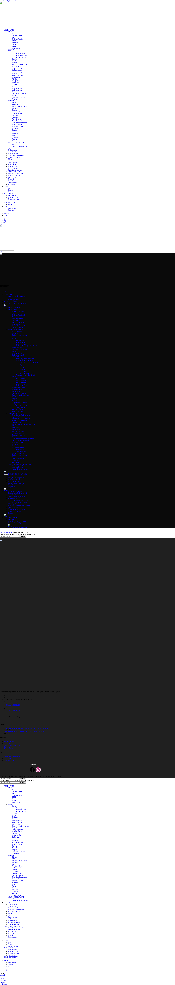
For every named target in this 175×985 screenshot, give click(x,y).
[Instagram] (38, 769)
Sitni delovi (15, 99)
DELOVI (11, 50)
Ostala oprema (16, 141)
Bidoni (14, 103)
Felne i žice (15, 86)
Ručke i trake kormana (19, 64)
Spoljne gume (20, 53)
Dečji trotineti (12, 195)
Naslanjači (15, 117)
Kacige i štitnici (13, 177)
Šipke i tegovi (12, 164)
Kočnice (15, 63)
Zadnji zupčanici (17, 75)
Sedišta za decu (17, 112)
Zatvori (2, 531)
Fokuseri (11, 179)
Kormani (15, 92)
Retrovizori (15, 133)
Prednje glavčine (17, 88)
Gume (14, 52)
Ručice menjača (17, 70)
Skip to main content (18, 1)
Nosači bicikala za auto (19, 123)
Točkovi (14, 84)
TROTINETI (8, 749)
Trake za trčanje (13, 150)
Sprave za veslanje (14, 157)
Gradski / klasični (17, 35)
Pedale (14, 61)
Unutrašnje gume (21, 55)
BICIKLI (11, 32)
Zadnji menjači (17, 68)
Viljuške (14, 79)
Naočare (15, 115)
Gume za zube (12, 183)
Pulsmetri (15, 128)
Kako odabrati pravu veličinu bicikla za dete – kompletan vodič (24, 732)
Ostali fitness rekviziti (15, 170)
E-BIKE (15, 46)
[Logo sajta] (10, 26)
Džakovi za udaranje (14, 175)
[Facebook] (32, 769)
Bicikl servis (12, 208)
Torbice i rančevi (17, 113)
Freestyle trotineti (13, 199)
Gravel (14, 44)
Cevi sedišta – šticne (18, 97)
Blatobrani (15, 104)
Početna (2, 532)
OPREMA (11, 101)
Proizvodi (8, 532)
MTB (14, 33)
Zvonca (14, 139)
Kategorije (3, 291)
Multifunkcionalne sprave (16, 155)
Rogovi (14, 95)
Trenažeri (15, 137)
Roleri (10, 188)
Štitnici (10, 190)
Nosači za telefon (17, 121)
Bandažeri (11, 181)
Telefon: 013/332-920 (13, 705)
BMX (14, 41)
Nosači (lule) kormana (19, 93)
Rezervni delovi (13, 192)
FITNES (7, 743)
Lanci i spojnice (17, 77)
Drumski (15, 43)
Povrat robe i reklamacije (12, 757)
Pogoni (14, 73)
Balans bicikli (16, 48)
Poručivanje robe (9, 760)
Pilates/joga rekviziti (14, 168)
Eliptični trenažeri (13, 153)
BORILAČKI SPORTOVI (12, 745)
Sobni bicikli (12, 152)
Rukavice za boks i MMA (16, 173)
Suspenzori (11, 184)
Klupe (10, 159)
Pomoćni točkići (17, 124)
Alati (13, 144)
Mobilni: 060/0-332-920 (13, 711)
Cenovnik (11, 210)
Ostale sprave (12, 163)
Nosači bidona (16, 119)
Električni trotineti (14, 197)
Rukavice (15, 135)
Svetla (14, 132)
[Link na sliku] (15, 541)
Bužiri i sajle (16, 83)
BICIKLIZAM (9, 741)
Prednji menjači (17, 66)
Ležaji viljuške (16, 81)
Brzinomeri (15, 108)
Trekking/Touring (17, 39)
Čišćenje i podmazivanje (20, 146)
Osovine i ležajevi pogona (20, 72)
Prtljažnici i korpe (17, 126)
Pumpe (14, 130)
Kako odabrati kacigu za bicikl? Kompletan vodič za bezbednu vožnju (26, 728)
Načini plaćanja (9, 758)
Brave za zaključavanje (19, 106)
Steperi (10, 161)
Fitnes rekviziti (13, 166)
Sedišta (14, 59)
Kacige (14, 110)
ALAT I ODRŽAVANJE (16, 143)
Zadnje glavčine (17, 90)
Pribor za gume (21, 57)
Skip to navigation (6, 1)
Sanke (10, 204)
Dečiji (14, 37)
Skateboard (11, 201)
